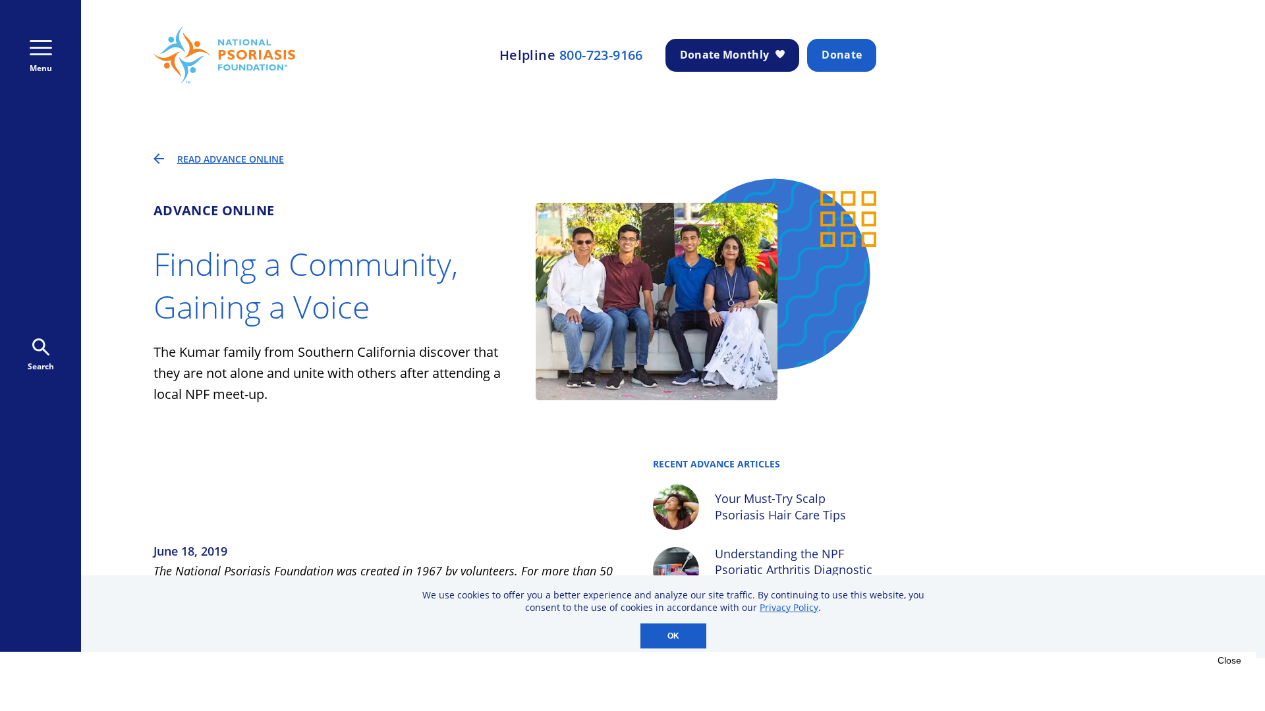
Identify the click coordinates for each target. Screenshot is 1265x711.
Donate (842, 54)
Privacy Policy (789, 607)
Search (41, 366)
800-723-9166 (601, 55)
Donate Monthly (724, 54)
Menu (41, 68)
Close (1229, 660)
